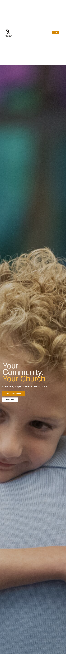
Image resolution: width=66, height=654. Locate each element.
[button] (33, 32)
